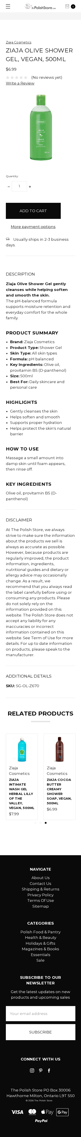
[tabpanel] (60, 777)
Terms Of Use (40, 900)
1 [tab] (35, 823)
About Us (41, 878)
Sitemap (40, 906)
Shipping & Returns (40, 889)
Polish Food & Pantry (40, 932)
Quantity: (12, 176)
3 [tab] (46, 823)
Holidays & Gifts (40, 943)
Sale (40, 960)
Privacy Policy (40, 895)
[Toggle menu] (6, 6)
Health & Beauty (40, 937)
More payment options (33, 226)
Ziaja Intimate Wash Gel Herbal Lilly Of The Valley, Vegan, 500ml (22, 794)
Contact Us (40, 883)
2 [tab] (40, 823)
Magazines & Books (40, 949)
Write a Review (20, 83)
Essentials (40, 954)
